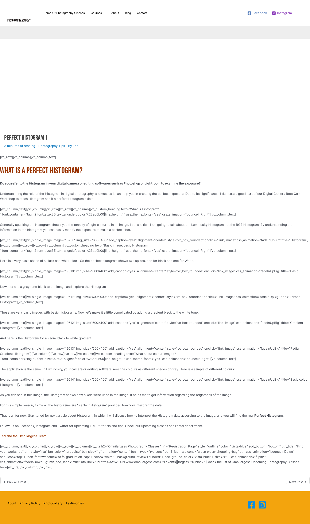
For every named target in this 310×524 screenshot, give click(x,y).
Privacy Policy (29, 503)
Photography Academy (19, 21)
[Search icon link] (300, 13)
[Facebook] (251, 505)
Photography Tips (51, 146)
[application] (103, 12)
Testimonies (75, 503)
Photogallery (52, 503)
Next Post (297, 482)
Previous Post (15, 482)
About (11, 503)
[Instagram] (262, 505)
